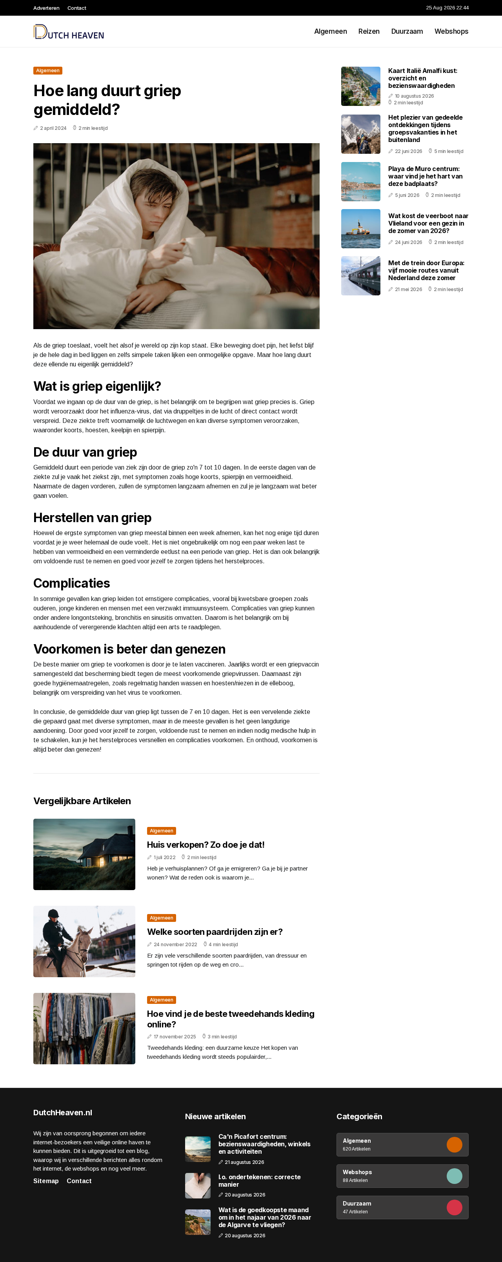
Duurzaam (407, 31)
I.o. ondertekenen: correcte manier (259, 1180)
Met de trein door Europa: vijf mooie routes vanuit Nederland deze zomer (426, 270)
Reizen (368, 31)
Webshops (452, 31)
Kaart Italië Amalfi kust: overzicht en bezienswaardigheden (423, 78)
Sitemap (46, 1181)
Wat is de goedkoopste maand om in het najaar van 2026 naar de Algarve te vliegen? (264, 1217)
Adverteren (46, 8)
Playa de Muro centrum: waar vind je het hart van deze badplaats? (425, 176)
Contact (76, 8)
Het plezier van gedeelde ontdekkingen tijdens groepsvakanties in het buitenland (425, 128)
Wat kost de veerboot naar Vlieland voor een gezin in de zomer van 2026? (428, 223)
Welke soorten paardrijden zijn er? (214, 932)
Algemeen (330, 31)
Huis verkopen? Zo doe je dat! (205, 845)
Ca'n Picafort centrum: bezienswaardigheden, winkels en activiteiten (264, 1144)
